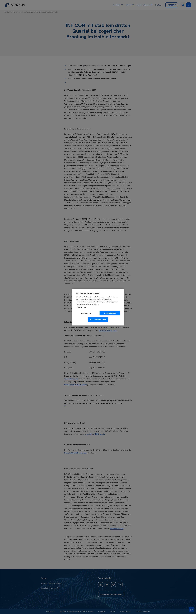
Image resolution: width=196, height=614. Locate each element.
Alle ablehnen (110, 313)
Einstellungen (86, 313)
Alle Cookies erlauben (98, 319)
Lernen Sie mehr (81, 307)
